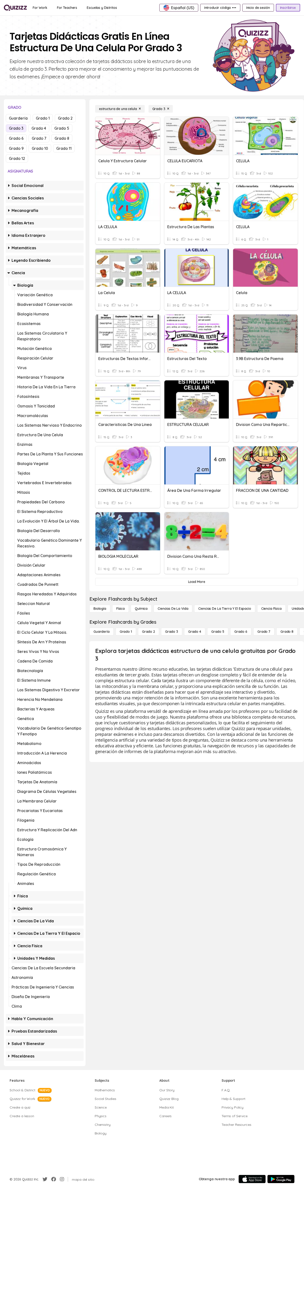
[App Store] (252, 1179)
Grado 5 (61, 128)
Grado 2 (65, 118)
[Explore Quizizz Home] (15, 8)
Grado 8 (62, 138)
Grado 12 (17, 158)
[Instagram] (62, 1179)
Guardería (18, 118)
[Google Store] (280, 1179)
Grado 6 (16, 138)
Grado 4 (38, 128)
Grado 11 (64, 148)
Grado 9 (16, 148)
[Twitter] (45, 1179)
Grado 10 (40, 148)
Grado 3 (16, 128)
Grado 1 (43, 118)
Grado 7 (39, 138)
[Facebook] (53, 1179)
